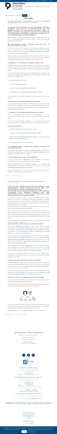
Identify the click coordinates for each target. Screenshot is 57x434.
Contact (32, 412)
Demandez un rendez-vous (28, 339)
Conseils (15, 182)
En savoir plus (31, 431)
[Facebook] (49, 1)
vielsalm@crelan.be (28, 383)
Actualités (10, 182)
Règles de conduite (34, 391)
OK (24, 431)
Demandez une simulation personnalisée (28, 335)
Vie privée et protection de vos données (29, 417)
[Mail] (51, 1)
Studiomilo (32, 423)
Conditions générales (24, 391)
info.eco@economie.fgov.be (35, 398)
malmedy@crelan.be (28, 382)
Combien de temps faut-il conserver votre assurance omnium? (26, 181)
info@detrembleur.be (28, 373)
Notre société (26, 412)
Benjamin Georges (17, 175)
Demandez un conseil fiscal (28, 337)
